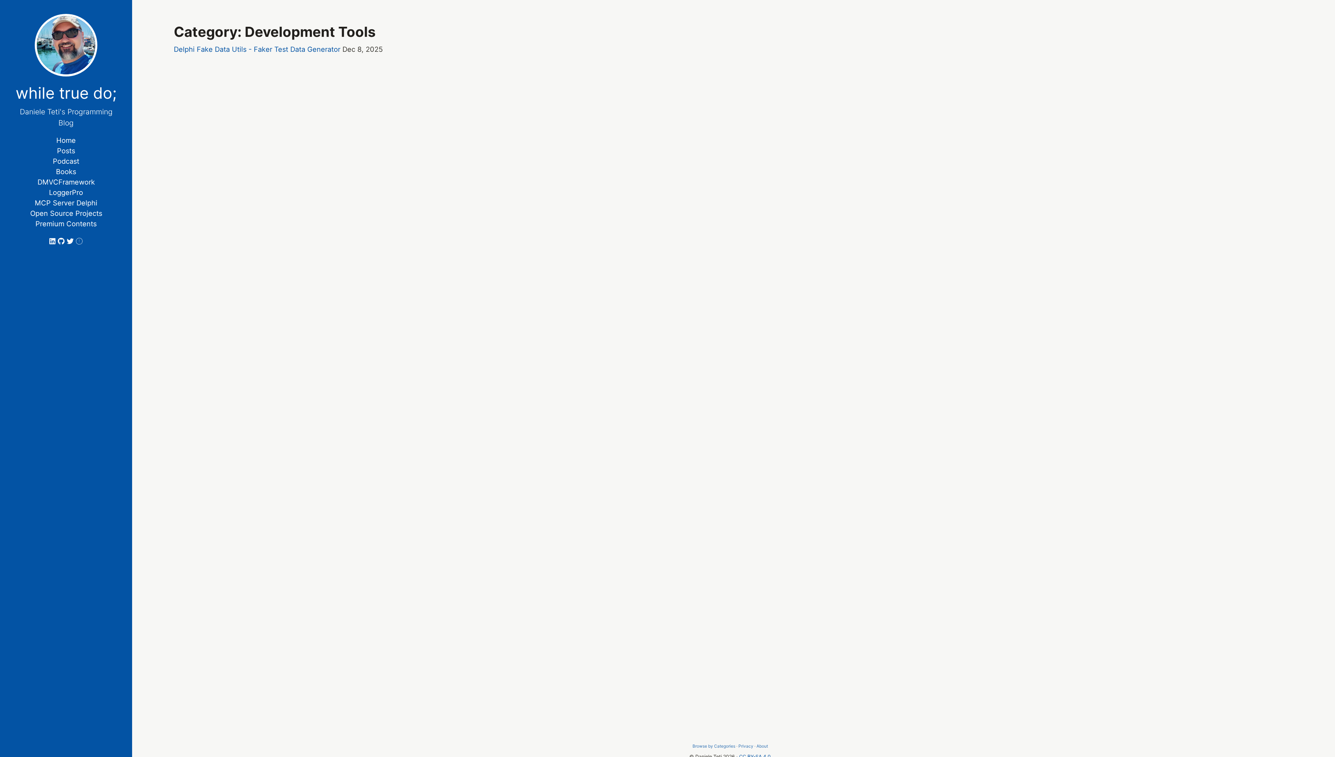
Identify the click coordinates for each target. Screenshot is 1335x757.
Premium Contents (66, 224)
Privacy (745, 746)
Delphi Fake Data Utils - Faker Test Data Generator (257, 49)
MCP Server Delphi (66, 203)
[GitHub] (62, 241)
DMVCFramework (66, 182)
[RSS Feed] (79, 241)
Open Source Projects (66, 213)
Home (66, 140)
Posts (66, 151)
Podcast (66, 161)
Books (66, 172)
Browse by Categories (714, 746)
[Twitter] (71, 241)
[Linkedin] (53, 241)
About (762, 746)
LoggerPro (66, 192)
